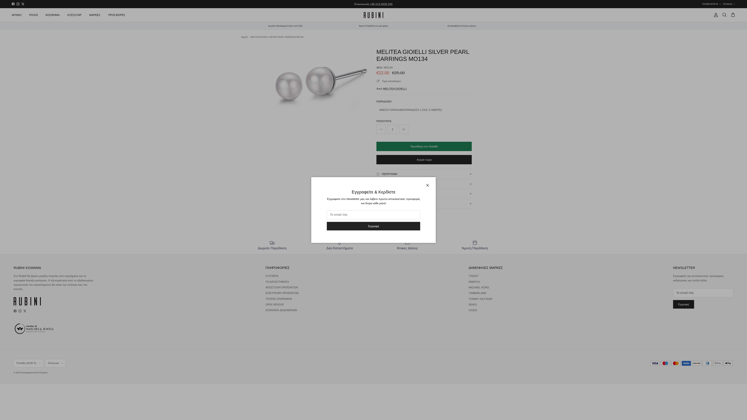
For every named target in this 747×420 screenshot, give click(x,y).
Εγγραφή (373, 226)
